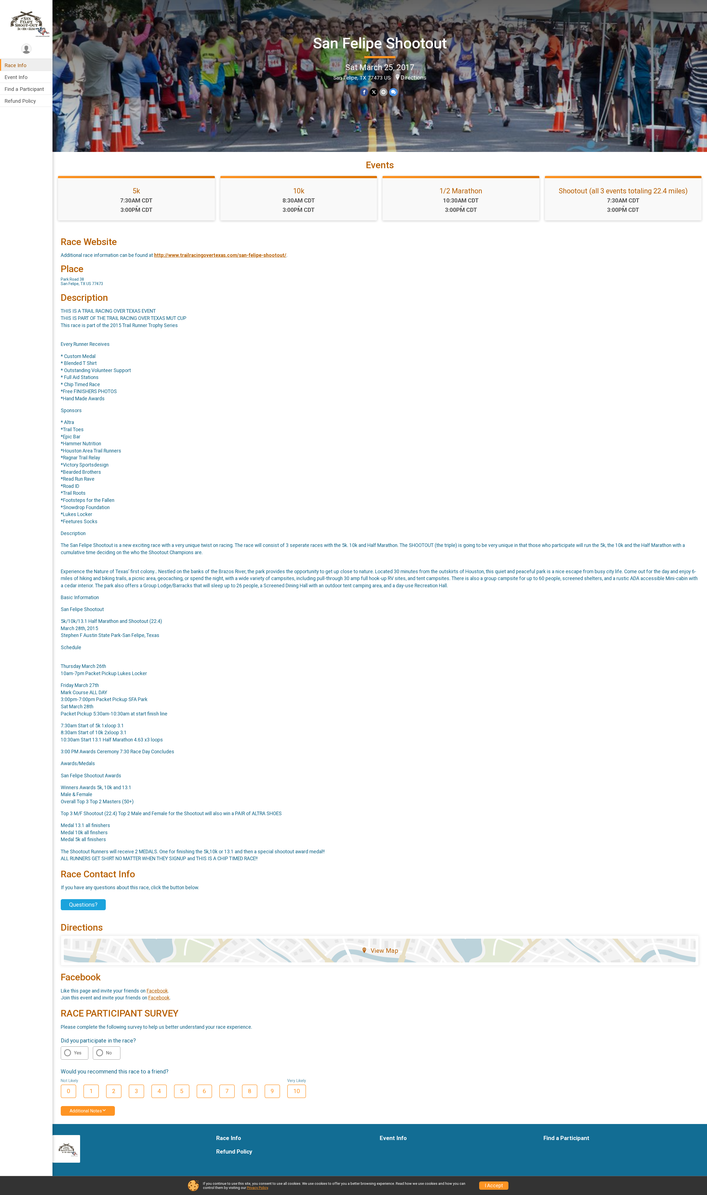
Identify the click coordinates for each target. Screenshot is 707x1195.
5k (136, 191)
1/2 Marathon (460, 191)
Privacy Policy (257, 1188)
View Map (384, 950)
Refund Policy (20, 101)
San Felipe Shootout (380, 43)
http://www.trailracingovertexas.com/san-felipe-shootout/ (220, 255)
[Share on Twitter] (374, 92)
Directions (413, 77)
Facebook (157, 991)
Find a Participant (24, 89)
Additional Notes (86, 1111)
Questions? (83, 904)
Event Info (16, 77)
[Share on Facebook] (364, 92)
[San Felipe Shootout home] (26, 21)
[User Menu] (26, 49)
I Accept (494, 1185)
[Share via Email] (383, 92)
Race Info (15, 65)
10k (298, 191)
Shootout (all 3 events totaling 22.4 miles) (623, 191)
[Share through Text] (393, 92)
